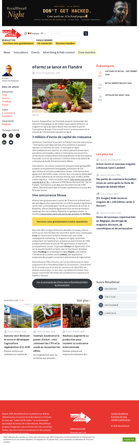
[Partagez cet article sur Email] (11, 142)
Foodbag (6, 101)
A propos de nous (119, 416)
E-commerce (8, 112)
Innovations (21, 52)
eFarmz (6, 98)
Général (103, 160)
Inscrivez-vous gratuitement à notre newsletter (62, 221)
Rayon (5, 104)
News (7, 52)
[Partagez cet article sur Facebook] (4, 135)
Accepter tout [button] (129, 439)
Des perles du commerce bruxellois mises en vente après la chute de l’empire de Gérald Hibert (116, 182)
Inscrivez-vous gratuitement (18, 43)
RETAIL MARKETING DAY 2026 (118, 83)
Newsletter (8, 40)
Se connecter (45, 43)
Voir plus (83, 300)
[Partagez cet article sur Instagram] (11, 135)
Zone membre (87, 52)
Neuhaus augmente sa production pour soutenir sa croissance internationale (76, 341)
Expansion (7, 116)
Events (35, 52)
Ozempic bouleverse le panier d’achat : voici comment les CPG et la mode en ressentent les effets (46, 343)
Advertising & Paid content (59, 52)
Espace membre (44, 40)
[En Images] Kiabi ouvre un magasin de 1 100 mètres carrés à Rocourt (115, 201)
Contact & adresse (119, 413)
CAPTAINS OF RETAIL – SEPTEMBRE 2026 (121, 73)
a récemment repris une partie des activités (59, 214)
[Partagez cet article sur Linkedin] (4, 142)
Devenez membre (65, 43)
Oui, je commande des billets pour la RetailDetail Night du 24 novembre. (62, 284)
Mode (102, 194)
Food (38, 73)
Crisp (4, 94)
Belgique (6, 124)
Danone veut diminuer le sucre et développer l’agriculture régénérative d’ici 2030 (17, 341)
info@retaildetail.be (120, 419)
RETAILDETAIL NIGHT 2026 (117, 95)
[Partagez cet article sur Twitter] (18, 135)
